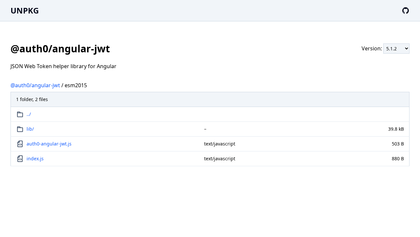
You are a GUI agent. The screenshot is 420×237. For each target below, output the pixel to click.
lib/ (30, 129)
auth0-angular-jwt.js (49, 144)
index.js (35, 158)
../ (29, 114)
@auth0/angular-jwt (35, 85)
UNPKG (24, 10)
